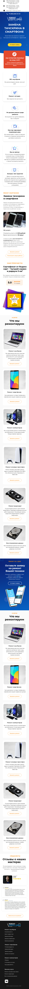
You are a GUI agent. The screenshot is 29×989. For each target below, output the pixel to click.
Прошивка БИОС (9, 964)
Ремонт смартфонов (11, 944)
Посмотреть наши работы (14, 255)
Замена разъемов (9, 940)
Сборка (7, 960)
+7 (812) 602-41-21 (14, 14)
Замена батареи (9, 949)
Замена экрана (8, 951)
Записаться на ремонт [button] (14, 915)
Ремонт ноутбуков (10, 929)
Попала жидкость (9, 947)
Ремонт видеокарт (9, 973)
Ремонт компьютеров (11, 958)
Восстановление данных (11, 976)
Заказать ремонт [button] (15, 252)
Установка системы (10, 962)
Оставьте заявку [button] (14, 44)
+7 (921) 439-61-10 (12, 3)
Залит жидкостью (9, 934)
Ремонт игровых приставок (12, 971)
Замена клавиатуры (10, 938)
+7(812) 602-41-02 (13, 8)
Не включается (8, 931)
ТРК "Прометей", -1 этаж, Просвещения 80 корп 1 (12, 6)
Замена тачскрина (9, 953)
